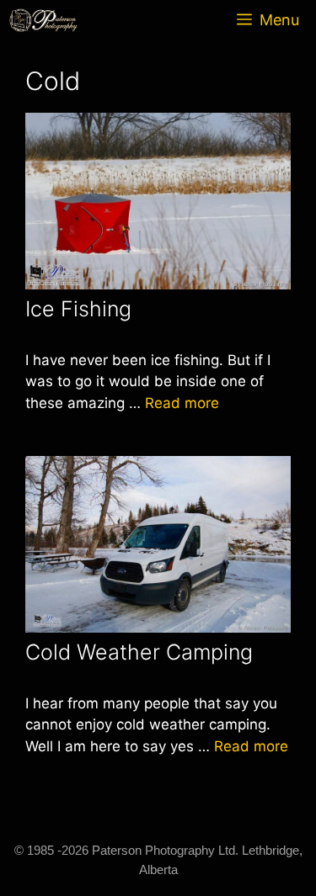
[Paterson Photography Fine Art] (47, 20)
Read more (182, 403)
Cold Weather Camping (139, 652)
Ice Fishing (78, 308)
